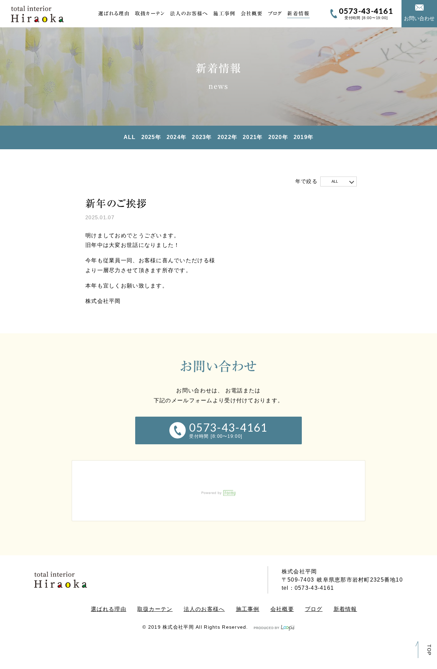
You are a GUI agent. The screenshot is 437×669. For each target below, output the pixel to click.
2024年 (176, 137)
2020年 (278, 137)
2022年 (227, 137)
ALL (130, 137)
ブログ (275, 13)
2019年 (303, 137)
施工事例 (224, 13)
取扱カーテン (150, 13)
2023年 (202, 137)
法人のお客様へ (189, 13)
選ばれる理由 (114, 13)
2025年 (151, 137)
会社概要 (252, 13)
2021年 (253, 137)
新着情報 (298, 13)
